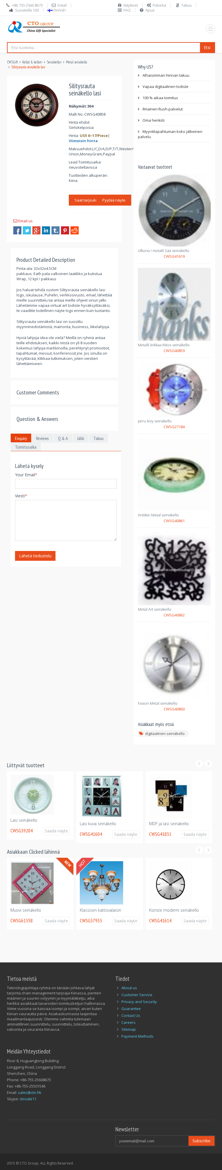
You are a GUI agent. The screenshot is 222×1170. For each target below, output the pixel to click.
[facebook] (17, 230)
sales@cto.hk (29, 1092)
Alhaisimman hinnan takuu (166, 75)
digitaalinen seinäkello (165, 733)
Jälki (80, 438)
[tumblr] (55, 230)
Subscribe (201, 1140)
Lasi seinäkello (18, 820)
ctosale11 (28, 1098)
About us (129, 987)
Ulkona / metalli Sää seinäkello (163, 250)
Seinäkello (53, 62)
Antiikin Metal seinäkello (158, 515)
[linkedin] (46, 230)
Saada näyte (54, 831)
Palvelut (159, 5)
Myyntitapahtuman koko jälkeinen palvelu (170, 134)
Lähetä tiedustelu (35, 555)
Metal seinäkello (76, 62)
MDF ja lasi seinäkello (164, 823)
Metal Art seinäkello (154, 609)
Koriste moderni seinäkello (174, 910)
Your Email (26, 474)
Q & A (63, 438)
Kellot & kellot (31, 62)
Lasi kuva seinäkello (93, 823)
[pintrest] (65, 230)
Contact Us (130, 1015)
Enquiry (21, 438)
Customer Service (136, 994)
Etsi (207, 47)
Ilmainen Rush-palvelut (163, 109)
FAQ (127, 10)
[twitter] (27, 230)
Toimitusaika (25, 447)
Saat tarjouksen (89, 200)
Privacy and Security (139, 1001)
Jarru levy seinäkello (155, 421)
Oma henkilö (154, 120)
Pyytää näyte (113, 200)
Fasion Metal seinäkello (157, 703)
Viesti (21, 496)
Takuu (186, 5)
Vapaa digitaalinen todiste (165, 86)
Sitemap (128, 1029)
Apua (149, 10)
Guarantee (131, 1008)
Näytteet (130, 5)
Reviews (42, 438)
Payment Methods (137, 1036)
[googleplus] (36, 230)
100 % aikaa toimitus (160, 97)
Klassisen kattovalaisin (100, 910)
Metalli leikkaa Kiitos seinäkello (164, 344)
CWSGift (12, 62)
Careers (128, 1022)
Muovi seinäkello (25, 910)
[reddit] (75, 230)
